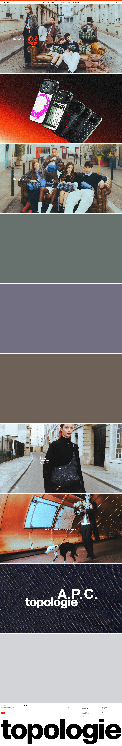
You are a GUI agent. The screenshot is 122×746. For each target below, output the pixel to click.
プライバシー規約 (84, 713)
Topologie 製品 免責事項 (105, 710)
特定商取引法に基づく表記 (85, 714)
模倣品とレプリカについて (105, 715)
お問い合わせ (104, 714)
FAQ (102, 713)
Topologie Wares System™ (85, 709)
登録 (3, 713)
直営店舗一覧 (83, 710)
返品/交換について (104, 709)
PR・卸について (84, 715)
